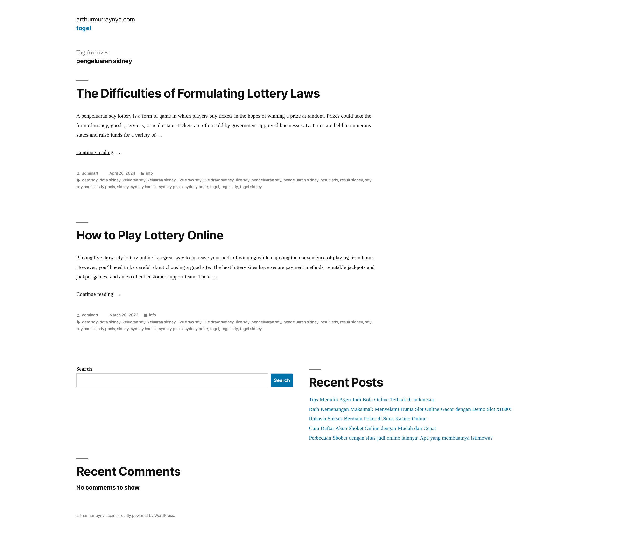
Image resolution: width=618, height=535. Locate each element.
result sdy (329, 180)
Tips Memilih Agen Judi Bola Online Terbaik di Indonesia (371, 399)
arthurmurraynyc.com (105, 19)
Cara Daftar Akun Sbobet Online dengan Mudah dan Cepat (372, 428)
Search (84, 369)
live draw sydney (219, 180)
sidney (123, 186)
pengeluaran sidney (300, 180)
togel (83, 28)
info (149, 173)
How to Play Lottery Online (150, 235)
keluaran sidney (161, 180)
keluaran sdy (134, 180)
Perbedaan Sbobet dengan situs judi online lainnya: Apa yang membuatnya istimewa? (401, 438)
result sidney (351, 180)
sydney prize (196, 186)
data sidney (110, 180)
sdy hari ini (86, 186)
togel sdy (229, 186)
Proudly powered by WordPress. (146, 515)
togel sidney (251, 186)
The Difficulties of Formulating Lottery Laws (198, 93)
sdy (368, 180)
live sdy (242, 180)
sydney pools (171, 186)
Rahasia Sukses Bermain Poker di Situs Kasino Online (367, 418)
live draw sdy (189, 180)
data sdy (90, 180)
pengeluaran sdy (266, 180)
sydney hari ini (144, 186)
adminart (90, 173)
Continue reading (98, 152)
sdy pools (106, 186)
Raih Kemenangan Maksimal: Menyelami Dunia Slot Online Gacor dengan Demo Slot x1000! (410, 409)
